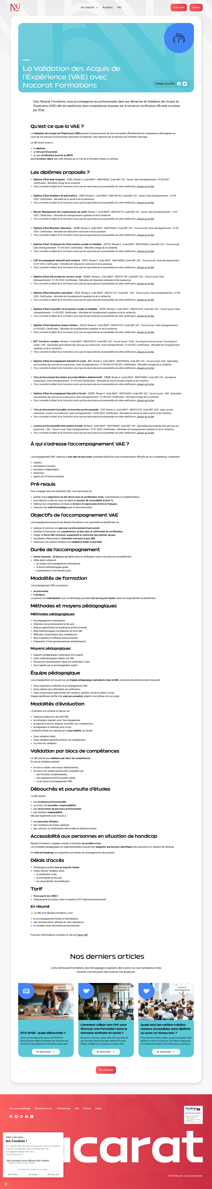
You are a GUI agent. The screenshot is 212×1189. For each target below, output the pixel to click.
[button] (89, 7)
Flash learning (63, 1108)
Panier (98, 1108)
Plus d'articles (106, 1070)
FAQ (119, 7)
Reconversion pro (43, 1108)
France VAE (82, 935)
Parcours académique (20, 1108)
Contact (196, 7)
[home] (33, 7)
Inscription (178, 7)
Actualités (108, 7)
